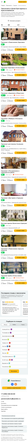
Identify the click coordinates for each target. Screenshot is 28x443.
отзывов (9, 69)
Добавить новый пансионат (14, 388)
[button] (25, 34)
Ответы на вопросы (6, 407)
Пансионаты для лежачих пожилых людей (11, 423)
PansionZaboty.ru (5, 2)
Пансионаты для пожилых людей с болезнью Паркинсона (12, 427)
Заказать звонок (22, 1)
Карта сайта (4, 409)
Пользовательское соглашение (9, 405)
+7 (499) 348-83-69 (8, 394)
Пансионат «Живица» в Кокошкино (12, 118)
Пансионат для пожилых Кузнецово (12, 144)
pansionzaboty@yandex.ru (10, 399)
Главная (3, 5)
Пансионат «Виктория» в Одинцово (12, 198)
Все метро (14, 371)
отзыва (9, 95)
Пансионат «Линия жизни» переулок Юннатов (12, 249)
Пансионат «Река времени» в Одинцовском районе (10, 171)
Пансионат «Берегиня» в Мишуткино (12, 93)
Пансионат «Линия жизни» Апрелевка (13, 42)
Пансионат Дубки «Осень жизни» (11, 275)
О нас (2, 401)
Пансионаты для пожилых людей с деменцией (13, 421)
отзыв (8, 120)
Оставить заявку (21, 49)
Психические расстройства (8, 415)
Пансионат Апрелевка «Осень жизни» (13, 67)
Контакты (3, 403)
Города (15, 5)
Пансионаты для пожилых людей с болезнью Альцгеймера (12, 431)
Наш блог (3, 411)
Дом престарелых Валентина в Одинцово (14, 223)
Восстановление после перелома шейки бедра (13, 418)
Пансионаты (9, 5)
